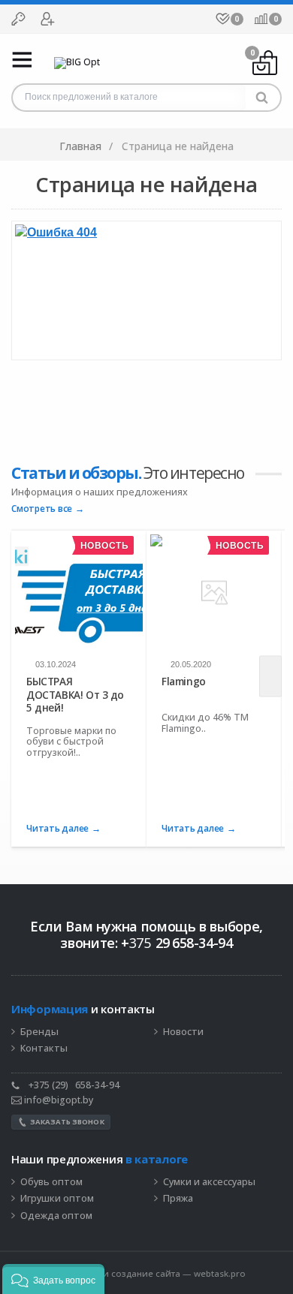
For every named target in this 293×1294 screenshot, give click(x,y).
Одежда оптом (56, 1216)
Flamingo (184, 681)
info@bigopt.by (57, 1100)
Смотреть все (41, 509)
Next (270, 676)
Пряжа (178, 1199)
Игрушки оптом (57, 1199)
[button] (53, 1279)
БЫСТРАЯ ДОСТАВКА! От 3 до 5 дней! (75, 695)
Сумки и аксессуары (209, 1182)
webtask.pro (220, 1273)
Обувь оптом (51, 1182)
